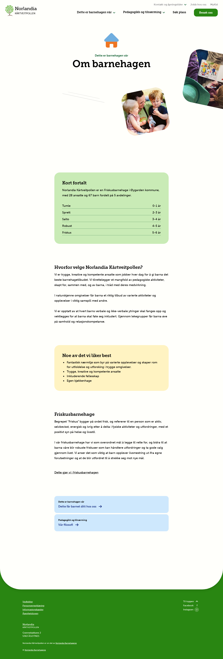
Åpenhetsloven (30, 613)
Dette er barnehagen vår (94, 12)
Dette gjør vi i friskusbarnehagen (76, 472)
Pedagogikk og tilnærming (142, 12)
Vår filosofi (65, 525)
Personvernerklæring (33, 605)
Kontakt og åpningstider (168, 4)
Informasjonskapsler (33, 609)
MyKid (214, 4)
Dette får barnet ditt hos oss (77, 506)
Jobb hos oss (198, 4)
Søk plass (179, 12)
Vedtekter (28, 601)
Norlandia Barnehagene (66, 643)
